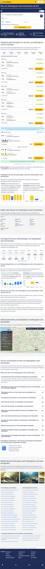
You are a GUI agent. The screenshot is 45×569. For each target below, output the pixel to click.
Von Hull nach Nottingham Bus (7, 504)
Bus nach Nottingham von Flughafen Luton (9, 541)
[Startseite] (17, 2)
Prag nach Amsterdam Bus (27, 521)
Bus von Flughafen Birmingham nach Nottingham (11, 535)
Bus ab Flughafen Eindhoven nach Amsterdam (31, 535)
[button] (36, 349)
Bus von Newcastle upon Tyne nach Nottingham (10, 519)
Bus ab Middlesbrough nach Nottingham (9, 515)
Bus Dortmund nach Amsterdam (28, 500)
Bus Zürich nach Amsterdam (28, 529)
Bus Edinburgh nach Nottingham (7, 498)
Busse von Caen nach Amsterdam (29, 498)
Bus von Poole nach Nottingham (7, 523)
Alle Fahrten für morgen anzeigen (23, 164)
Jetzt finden (39, 68)
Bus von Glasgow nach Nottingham (8, 500)
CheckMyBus (2, 547)
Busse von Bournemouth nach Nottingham (9, 490)
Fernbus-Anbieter (10, 557)
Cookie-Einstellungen (24, 555)
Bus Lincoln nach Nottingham (7, 510)
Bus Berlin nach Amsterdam (28, 492)
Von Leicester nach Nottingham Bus (8, 508)
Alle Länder (34, 557)
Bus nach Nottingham (23, 547)
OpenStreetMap (38, 352)
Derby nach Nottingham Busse (7, 494)
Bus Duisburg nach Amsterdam (28, 504)
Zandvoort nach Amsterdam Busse (29, 527)
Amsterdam (40, 328)
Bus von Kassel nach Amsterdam (28, 510)
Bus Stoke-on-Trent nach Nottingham (8, 529)
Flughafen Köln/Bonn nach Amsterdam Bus (31, 538)
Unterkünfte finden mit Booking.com (10, 24)
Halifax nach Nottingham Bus (7, 502)
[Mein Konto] (35, 2)
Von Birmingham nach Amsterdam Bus (30, 494)
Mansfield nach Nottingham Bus (7, 512)
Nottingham (31, 328)
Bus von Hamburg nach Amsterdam (29, 508)
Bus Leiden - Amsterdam (27, 512)
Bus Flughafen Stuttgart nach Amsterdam (30, 540)
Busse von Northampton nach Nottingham (9, 521)
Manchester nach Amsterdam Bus (29, 515)
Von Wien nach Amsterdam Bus (28, 525)
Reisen (20, 557)
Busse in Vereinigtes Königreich (12, 547)
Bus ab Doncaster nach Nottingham (8, 496)
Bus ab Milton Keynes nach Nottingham (9, 517)
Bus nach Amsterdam (32, 547)
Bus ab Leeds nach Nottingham (7, 506)
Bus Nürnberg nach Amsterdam (28, 519)
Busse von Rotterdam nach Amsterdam (30, 523)
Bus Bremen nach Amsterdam (28, 496)
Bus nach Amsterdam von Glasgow (29, 506)
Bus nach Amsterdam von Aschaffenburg (30, 490)
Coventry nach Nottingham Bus (7, 492)
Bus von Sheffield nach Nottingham (8, 525)
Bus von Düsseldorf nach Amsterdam (29, 502)
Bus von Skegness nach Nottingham (8, 527)
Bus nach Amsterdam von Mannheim (29, 517)
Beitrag (33, 555)
